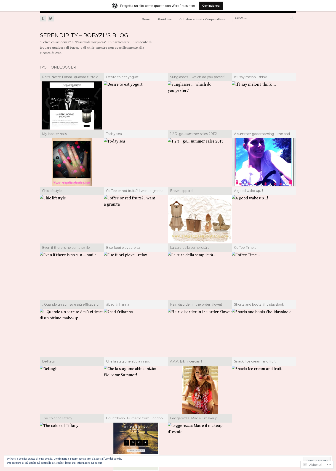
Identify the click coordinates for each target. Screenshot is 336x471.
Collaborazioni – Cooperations (202, 19)
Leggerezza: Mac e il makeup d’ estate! (193, 419)
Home (146, 19)
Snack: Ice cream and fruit (255, 361)
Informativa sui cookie (89, 462)
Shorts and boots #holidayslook (259, 304)
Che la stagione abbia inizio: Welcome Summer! (128, 362)
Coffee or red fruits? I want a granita (134, 191)
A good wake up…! (248, 191)
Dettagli (48, 361)
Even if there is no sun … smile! (66, 248)
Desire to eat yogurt (122, 77)
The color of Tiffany (57, 418)
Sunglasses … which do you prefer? (197, 77)
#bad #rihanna (117, 304)
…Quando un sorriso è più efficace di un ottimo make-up (70, 305)
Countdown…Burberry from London (134, 418)
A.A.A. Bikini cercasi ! (186, 361)
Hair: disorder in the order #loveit (196, 304)
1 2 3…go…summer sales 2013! (193, 134)
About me (164, 19)
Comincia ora (211, 5)
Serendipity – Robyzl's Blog (84, 35)
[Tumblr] (43, 18)
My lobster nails (54, 134)
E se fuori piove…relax (123, 248)
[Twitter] (50, 18)
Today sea (114, 134)
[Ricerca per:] (264, 17)
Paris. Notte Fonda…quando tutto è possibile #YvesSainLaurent (70, 77)
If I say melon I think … (252, 77)
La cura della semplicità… (189, 248)
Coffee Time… (245, 248)
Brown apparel (181, 191)
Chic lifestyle (52, 191)
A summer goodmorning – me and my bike (262, 134)
